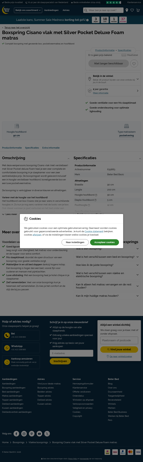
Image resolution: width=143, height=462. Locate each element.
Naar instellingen (75, 242)
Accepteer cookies (104, 242)
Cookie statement (94, 231)
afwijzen (37, 234)
